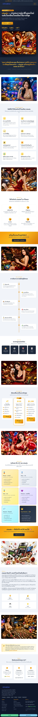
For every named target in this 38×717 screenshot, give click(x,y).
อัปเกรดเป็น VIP (31, 419)
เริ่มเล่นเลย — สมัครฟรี (7, 23)
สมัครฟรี (7, 416)
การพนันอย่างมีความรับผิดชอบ (18, 705)
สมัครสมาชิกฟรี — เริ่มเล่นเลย (19, 240)
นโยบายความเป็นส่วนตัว (13, 650)
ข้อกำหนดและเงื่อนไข (17, 702)
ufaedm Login (4, 710)
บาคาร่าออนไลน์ (4, 705)
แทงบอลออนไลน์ (4, 704)
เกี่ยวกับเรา (15, 701)
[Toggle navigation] (34, 4)
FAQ (14, 707)
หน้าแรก (3, 701)
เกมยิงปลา (3, 702)
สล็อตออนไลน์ (4, 707)
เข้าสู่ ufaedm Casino (19, 534)
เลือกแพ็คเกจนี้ (19, 421)
